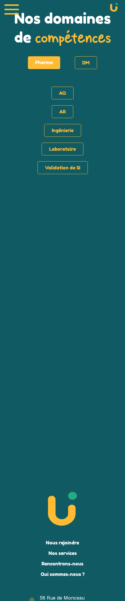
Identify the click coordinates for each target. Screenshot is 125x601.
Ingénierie (63, 130)
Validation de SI (62, 168)
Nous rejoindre (62, 543)
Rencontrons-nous (62, 564)
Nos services (63, 553)
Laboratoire (62, 149)
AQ (62, 93)
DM (86, 63)
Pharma (44, 62)
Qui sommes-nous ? (63, 574)
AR (62, 112)
